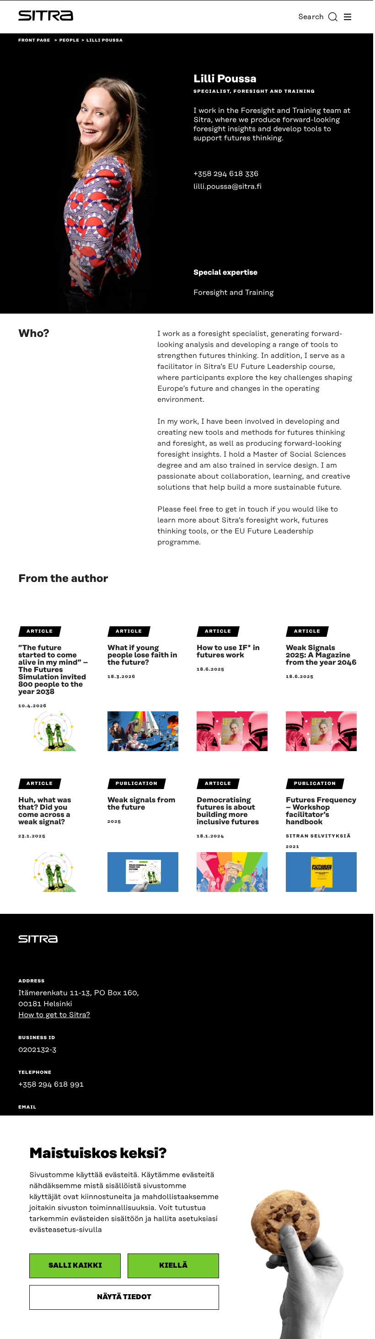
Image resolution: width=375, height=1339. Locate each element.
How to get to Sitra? (54, 1015)
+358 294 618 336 (225, 174)
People (69, 40)
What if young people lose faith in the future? (142, 655)
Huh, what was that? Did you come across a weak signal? (44, 811)
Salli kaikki (75, 1266)
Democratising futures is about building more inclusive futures (228, 811)
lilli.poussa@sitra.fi (227, 186)
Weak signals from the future (141, 803)
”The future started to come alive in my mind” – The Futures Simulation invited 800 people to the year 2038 (53, 669)
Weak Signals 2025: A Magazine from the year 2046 (321, 655)
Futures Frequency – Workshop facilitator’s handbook (321, 811)
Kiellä (173, 1266)
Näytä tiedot (124, 1297)
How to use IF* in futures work (228, 651)
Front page (34, 40)
